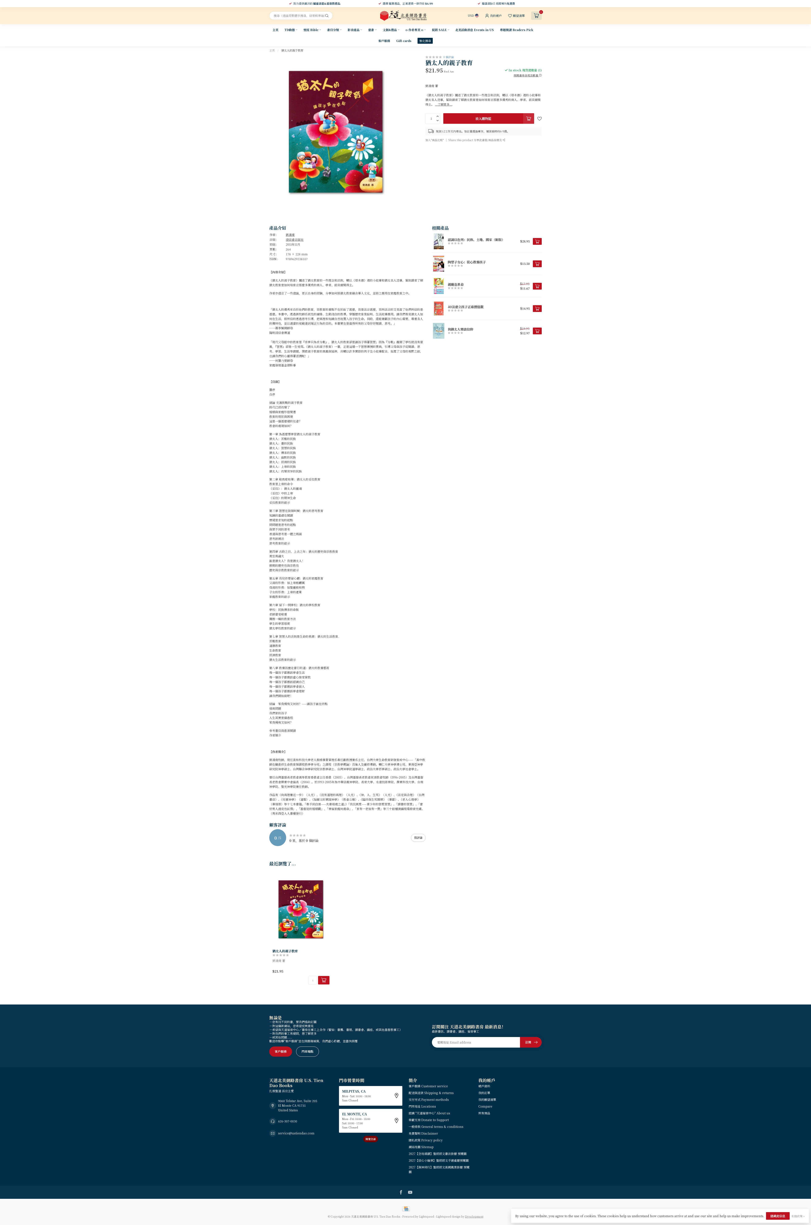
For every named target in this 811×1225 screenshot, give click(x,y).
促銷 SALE (439, 30)
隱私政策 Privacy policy (426, 1140)
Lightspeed (426, 1216)
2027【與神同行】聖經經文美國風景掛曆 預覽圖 (439, 1169)
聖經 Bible (310, 30)
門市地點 (307, 1051)
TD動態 (289, 30)
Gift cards (403, 41)
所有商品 (484, 1113)
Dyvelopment (474, 1216)
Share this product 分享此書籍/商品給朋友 (475, 140)
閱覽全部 (371, 1139)
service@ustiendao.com (296, 1133)
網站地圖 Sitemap (421, 1147)
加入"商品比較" (434, 140)
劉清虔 (290, 235)
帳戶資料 (484, 1086)
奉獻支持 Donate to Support (429, 1120)
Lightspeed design (448, 1216)
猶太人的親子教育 (292, 50)
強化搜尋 (425, 41)
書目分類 (333, 30)
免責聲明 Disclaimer (423, 1133)
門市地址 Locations (422, 1106)
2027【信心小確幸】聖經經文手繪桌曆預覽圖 (439, 1160)
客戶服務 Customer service (428, 1086)
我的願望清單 (487, 1099)
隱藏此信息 (777, 1216)
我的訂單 (484, 1093)
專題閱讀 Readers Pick (516, 30)
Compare (485, 1106)
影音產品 (353, 30)
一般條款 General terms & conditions (436, 1126)
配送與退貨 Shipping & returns (431, 1093)
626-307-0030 (287, 1121)
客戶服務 (384, 41)
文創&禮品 (390, 30)
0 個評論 (448, 57)
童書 (371, 30)
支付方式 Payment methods (429, 1099)
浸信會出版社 (294, 239)
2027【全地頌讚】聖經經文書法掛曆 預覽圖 (438, 1154)
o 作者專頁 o (414, 30)
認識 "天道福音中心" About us (429, 1113)
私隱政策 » (798, 1216)
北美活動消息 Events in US (474, 30)
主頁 (275, 30)
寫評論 (418, 838)
